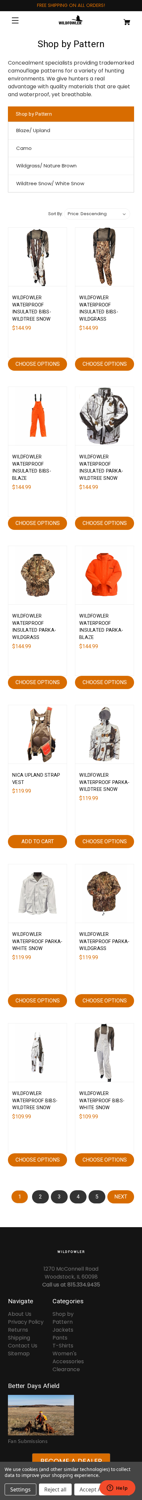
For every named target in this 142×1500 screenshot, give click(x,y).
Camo (24, 148)
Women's (65, 1353)
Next (120, 1197)
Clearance (66, 1369)
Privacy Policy (26, 1322)
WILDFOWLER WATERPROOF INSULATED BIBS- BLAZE (31, 467)
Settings (20, 1489)
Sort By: (55, 213)
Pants (60, 1337)
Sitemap (19, 1353)
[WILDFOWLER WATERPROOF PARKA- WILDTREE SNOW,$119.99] (104, 734)
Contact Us (22, 1345)
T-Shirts (63, 1345)
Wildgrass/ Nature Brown (46, 165)
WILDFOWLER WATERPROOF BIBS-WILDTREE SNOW (34, 1101)
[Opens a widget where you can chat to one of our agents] (117, 1488)
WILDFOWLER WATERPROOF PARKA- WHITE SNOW (37, 941)
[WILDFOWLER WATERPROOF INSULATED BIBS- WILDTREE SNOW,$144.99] (37, 257)
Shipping (19, 1337)
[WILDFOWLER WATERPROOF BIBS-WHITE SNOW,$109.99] (104, 1053)
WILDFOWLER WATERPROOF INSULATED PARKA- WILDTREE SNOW (101, 467)
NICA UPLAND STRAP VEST (36, 778)
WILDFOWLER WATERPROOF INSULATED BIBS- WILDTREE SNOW (31, 308)
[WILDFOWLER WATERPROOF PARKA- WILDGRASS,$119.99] (104, 893)
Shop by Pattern (63, 1318)
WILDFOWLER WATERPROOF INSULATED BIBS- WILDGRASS (98, 308)
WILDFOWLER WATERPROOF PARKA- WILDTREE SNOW (104, 782)
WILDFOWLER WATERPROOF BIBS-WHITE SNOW (101, 1101)
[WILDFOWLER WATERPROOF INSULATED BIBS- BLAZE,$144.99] (37, 416)
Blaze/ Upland (33, 130)
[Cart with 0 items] (123, 19)
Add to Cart (37, 841)
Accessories (68, 1361)
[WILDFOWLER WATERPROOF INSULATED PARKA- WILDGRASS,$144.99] (37, 575)
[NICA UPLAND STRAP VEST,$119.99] (37, 734)
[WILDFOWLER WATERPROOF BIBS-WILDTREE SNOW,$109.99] (37, 1053)
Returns (18, 1330)
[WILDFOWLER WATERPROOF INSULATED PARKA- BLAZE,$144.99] (104, 575)
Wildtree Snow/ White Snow (50, 183)
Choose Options (38, 364)
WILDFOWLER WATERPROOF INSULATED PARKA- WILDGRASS (34, 626)
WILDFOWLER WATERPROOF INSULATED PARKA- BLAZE (101, 626)
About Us (19, 1314)
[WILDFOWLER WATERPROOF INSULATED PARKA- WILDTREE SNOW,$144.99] (104, 416)
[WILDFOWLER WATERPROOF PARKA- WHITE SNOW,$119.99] (37, 893)
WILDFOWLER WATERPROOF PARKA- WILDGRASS (104, 941)
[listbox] (97, 213)
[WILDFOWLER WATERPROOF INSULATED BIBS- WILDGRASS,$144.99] (104, 257)
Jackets (63, 1330)
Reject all (55, 1489)
